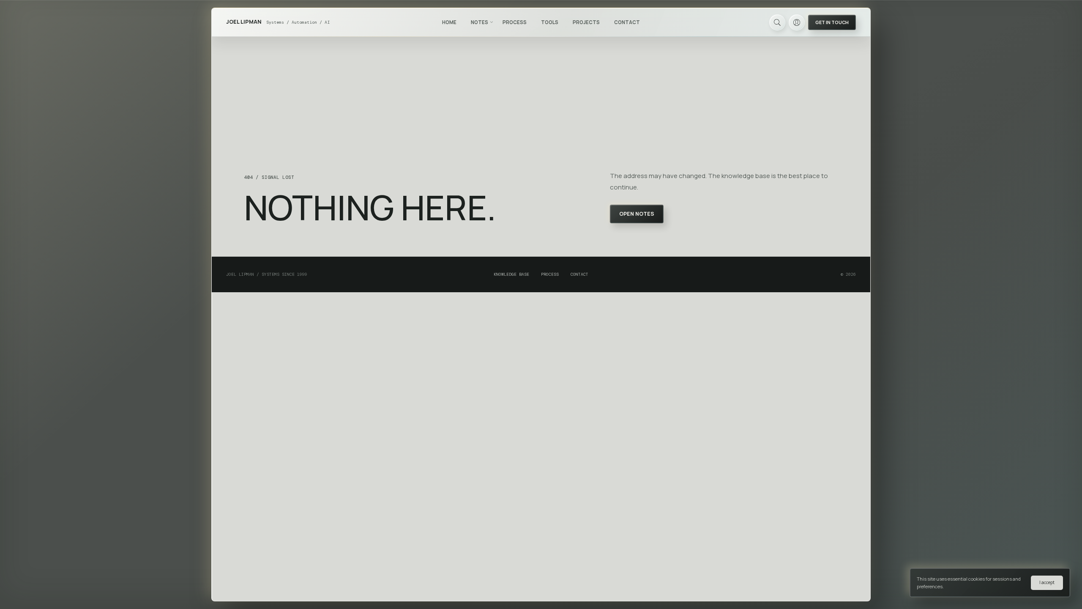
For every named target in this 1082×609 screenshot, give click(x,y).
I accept (1047, 582)
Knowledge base (511, 274)
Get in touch (832, 22)
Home (449, 22)
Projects (586, 22)
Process (515, 22)
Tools (549, 22)
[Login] (797, 22)
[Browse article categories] (491, 22)
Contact (627, 22)
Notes (479, 22)
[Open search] (777, 22)
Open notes (636, 213)
